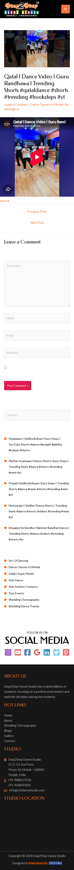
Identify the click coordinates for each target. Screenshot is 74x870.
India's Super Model (21, 573)
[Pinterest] (66, 652)
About (8, 720)
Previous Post (37, 211)
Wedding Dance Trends (24, 606)
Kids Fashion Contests (23, 586)
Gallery (9, 736)
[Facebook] (27, 652)
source (4, 200)
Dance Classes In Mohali (46, 104)
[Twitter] (56, 652)
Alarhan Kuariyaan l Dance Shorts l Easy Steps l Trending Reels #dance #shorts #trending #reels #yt (38, 466)
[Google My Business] (37, 652)
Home (8, 715)
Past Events (16, 593)
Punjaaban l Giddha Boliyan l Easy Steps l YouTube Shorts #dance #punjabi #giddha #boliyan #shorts (35, 444)
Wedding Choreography (24, 599)
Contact (9, 741)
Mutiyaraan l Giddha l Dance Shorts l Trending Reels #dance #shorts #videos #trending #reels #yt (39, 511)
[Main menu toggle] (65, 9)
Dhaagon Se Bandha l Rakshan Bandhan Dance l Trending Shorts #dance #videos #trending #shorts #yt (39, 533)
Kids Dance (16, 580)
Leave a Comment (16, 104)
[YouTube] (17, 652)
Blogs (8, 730)
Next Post (37, 222)
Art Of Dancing (18, 560)
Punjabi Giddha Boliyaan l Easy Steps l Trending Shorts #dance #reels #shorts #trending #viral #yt (39, 488)
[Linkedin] (46, 652)
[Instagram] (8, 652)
